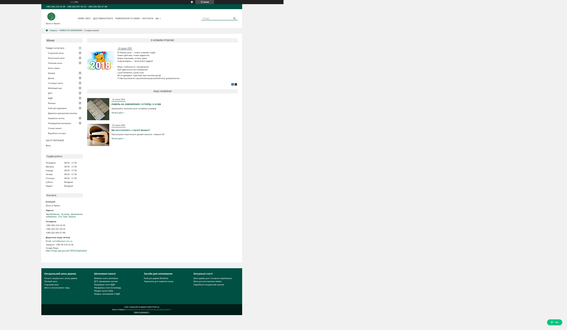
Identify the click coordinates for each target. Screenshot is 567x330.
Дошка (51, 78)
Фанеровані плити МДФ (104, 285)
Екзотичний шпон (56, 58)
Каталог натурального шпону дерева (60, 278)
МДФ (50, 98)
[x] (236, 85)
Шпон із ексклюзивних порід (57, 288)
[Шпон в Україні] (51, 16)
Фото (48, 145)
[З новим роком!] (100, 60)
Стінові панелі (55, 128)
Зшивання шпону (56, 118)
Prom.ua (156, 307)
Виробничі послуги (57, 133)
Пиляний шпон (55, 63)
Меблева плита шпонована (106, 278)
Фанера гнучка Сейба (103, 291)
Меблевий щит (55, 88)
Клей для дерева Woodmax (156, 278)
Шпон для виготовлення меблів (207, 281)
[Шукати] (234, 18)
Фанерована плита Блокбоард (107, 288)
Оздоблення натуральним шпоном (208, 285)
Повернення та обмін (127, 18)
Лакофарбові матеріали (59, 123)
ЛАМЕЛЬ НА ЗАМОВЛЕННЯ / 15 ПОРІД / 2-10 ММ (136, 104)
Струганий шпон (56, 53)
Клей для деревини (57, 108)
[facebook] (232, 85)
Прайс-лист (84, 18)
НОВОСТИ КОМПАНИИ (70, 30)
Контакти (147, 18)
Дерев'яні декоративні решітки (62, 113)
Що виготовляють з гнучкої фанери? (130, 130)
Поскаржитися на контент (137, 310)
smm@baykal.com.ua (62, 241)
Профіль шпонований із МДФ (107, 294)
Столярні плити (55, 83)
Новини (53, 30)
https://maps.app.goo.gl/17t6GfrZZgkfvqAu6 (66, 250)
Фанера (52, 103)
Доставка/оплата (103, 18)
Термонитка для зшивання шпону (158, 281)
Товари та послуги (55, 48)
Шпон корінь (54, 68)
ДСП (50, 93)
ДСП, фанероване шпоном (106, 281)
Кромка (51, 73)
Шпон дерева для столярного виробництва (212, 278)
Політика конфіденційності (160, 310)
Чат (557, 322)
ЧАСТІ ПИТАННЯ (55, 140)
